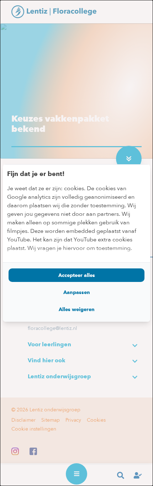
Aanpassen (76, 292)
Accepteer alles (76, 275)
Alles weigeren (77, 309)
